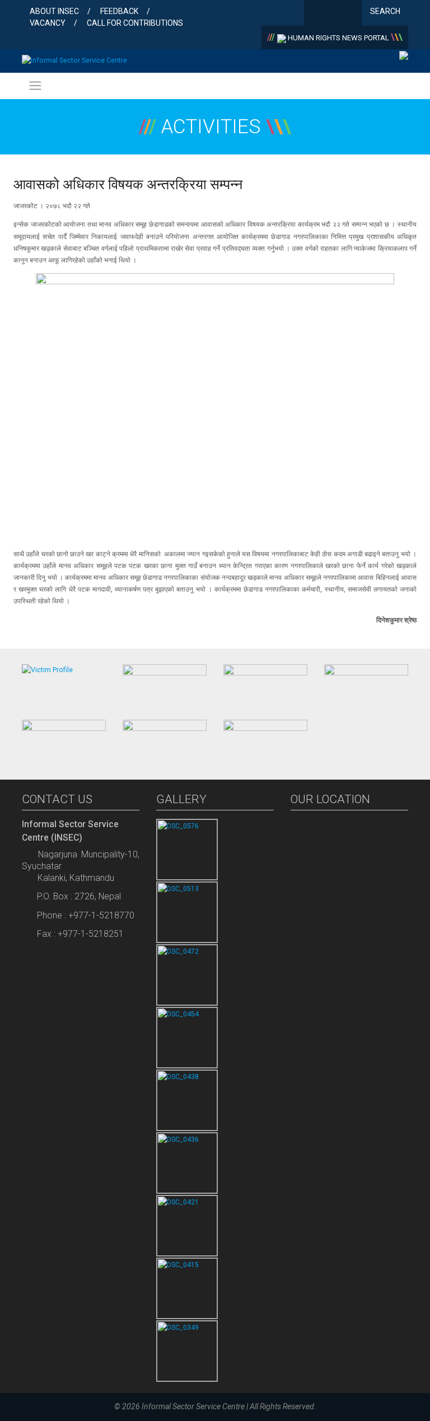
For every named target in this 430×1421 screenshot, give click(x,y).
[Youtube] (351, 14)
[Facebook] (315, 14)
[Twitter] (333, 14)
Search (386, 11)
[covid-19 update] (64, 740)
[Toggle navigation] (35, 86)
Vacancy (48, 22)
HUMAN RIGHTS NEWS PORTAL (338, 38)
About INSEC (54, 11)
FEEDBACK (119, 11)
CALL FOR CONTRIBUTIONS (135, 22)
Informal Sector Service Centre (193, 1406)
